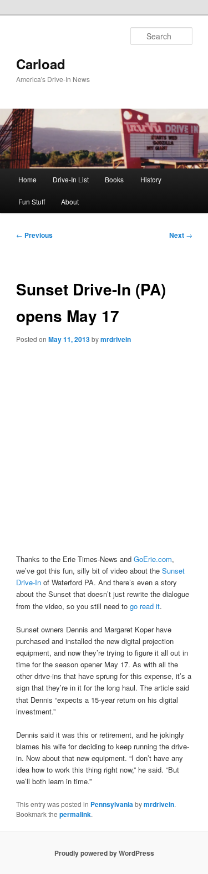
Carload (40, 63)
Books (114, 179)
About (70, 201)
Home (27, 179)
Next (180, 235)
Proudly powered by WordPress (104, 853)
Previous (34, 235)
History (150, 179)
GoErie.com (153, 559)
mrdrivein (115, 339)
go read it (145, 606)
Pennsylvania (111, 804)
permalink (75, 814)
